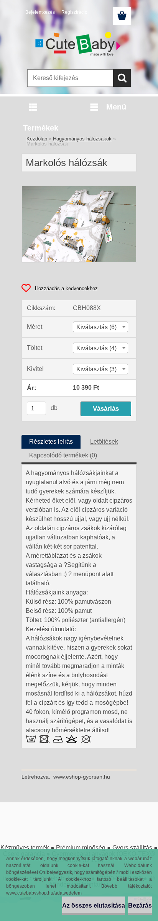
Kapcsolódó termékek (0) (63, 455)
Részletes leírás (51, 441)
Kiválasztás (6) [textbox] (96, 327)
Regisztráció (74, 12)
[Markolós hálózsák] (79, 189)
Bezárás (140, 905)
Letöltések (104, 441)
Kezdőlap (36, 139)
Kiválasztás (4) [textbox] (96, 348)
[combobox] (100, 327)
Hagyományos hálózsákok (82, 139)
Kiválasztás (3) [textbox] (96, 369)
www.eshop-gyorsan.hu (81, 777)
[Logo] (79, 45)
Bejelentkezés (40, 12)
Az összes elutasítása (93, 905)
